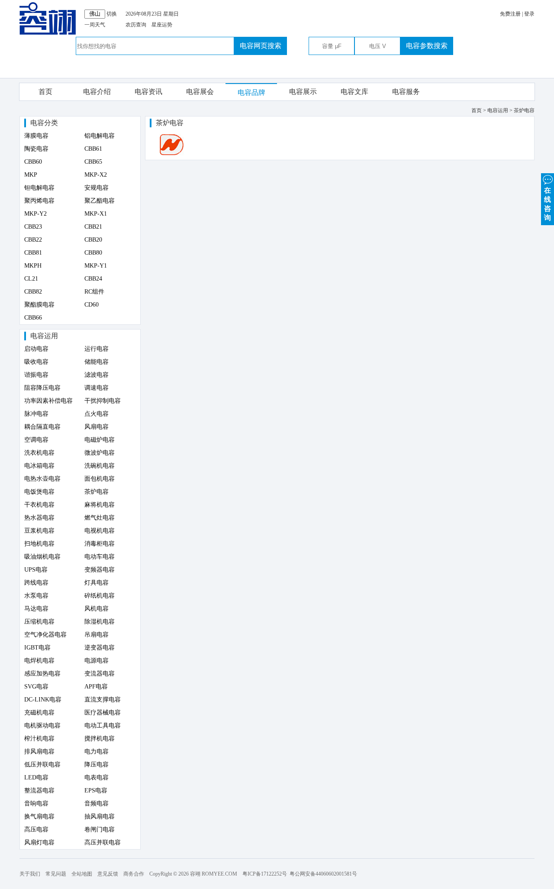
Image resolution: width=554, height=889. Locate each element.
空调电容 (36, 439)
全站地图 (81, 874)
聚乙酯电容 (99, 200)
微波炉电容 (99, 452)
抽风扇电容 (99, 816)
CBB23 (33, 226)
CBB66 (33, 317)
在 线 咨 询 (547, 204)
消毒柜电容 (99, 543)
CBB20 (93, 239)
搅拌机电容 (99, 738)
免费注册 (510, 14)
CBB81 (33, 252)
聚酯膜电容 (39, 304)
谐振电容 (36, 375)
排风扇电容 (39, 751)
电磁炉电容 (99, 439)
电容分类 (44, 122)
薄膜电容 (36, 136)
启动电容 (36, 349)
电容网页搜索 (260, 45)
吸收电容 (36, 362)
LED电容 (36, 777)
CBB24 (93, 278)
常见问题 (55, 874)
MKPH (33, 265)
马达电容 (36, 608)
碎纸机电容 (99, 595)
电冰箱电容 (39, 465)
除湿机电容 (99, 621)
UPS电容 (36, 569)
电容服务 (406, 91)
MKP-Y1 (95, 265)
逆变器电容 (99, 647)
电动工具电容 (102, 725)
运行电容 (96, 349)
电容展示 (303, 91)
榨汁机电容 (39, 738)
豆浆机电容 (39, 530)
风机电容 (96, 608)
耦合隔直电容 (42, 426)
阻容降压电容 (42, 388)
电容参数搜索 (427, 45)
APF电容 (96, 686)
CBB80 (93, 252)
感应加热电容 (42, 673)
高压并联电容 (102, 842)
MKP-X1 (95, 213)
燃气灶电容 (99, 517)
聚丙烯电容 (39, 200)
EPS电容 (95, 790)
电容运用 (44, 335)
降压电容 (96, 764)
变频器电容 (99, 569)
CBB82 (33, 291)
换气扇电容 (39, 816)
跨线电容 (36, 582)
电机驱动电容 (42, 725)
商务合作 (133, 874)
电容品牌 (251, 92)
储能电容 (96, 362)
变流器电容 (99, 673)
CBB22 (33, 239)
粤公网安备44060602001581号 (323, 874)
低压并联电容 (42, 764)
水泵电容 (36, 595)
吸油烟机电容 (42, 556)
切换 (111, 14)
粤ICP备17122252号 (264, 874)
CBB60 (33, 161)
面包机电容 (99, 478)
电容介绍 (97, 91)
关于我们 (29, 874)
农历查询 (136, 25)
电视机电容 (99, 530)
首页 (45, 91)
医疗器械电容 (102, 712)
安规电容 (96, 187)
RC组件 (94, 291)
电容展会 (200, 91)
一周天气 (94, 25)
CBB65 (93, 161)
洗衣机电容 (39, 452)
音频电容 (96, 803)
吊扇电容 (96, 634)
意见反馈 (107, 874)
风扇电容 (96, 426)
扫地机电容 (39, 543)
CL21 (31, 278)
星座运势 (161, 25)
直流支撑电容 (102, 699)
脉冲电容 (36, 414)
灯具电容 (96, 582)
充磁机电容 (39, 712)
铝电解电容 (99, 136)
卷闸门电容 (99, 829)
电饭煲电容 (39, 491)
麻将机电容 (99, 504)
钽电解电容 (39, 187)
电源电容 (96, 660)
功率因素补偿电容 (48, 401)
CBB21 (93, 226)
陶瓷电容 (36, 148)
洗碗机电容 (99, 465)
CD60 (91, 304)
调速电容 (96, 388)
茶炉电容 (96, 491)
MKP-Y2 (35, 213)
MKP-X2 (95, 174)
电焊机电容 (39, 660)
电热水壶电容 (42, 478)
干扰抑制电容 (102, 401)
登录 (529, 14)
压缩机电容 (39, 621)
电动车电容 (99, 556)
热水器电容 (39, 517)
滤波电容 (96, 375)
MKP (30, 174)
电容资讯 (148, 91)
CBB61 (93, 148)
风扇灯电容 (39, 842)
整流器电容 (39, 790)
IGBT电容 (37, 647)
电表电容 (96, 777)
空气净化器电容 (45, 634)
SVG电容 (36, 686)
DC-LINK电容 (42, 699)
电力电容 (96, 751)
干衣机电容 (39, 504)
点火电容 (96, 414)
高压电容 (36, 829)
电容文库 (354, 91)
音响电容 (36, 803)
